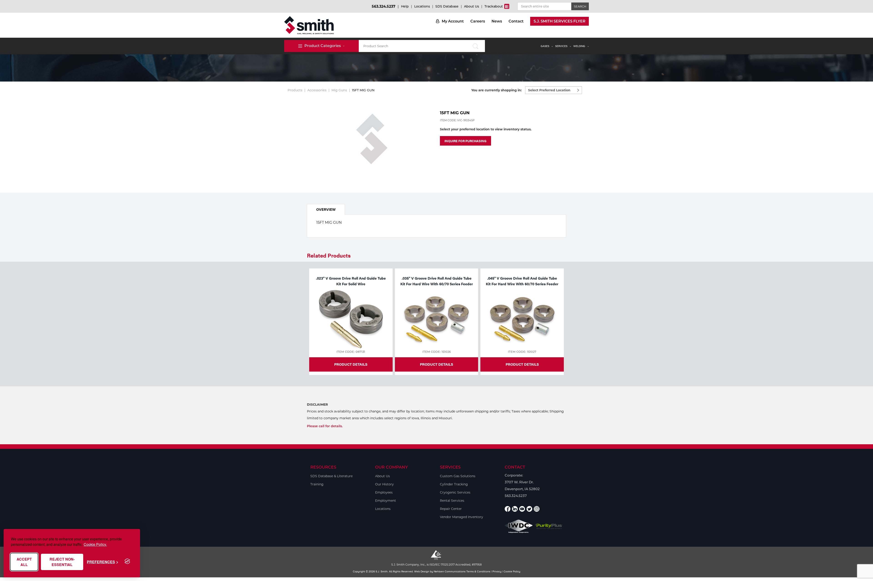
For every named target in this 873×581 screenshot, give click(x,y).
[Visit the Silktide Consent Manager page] (127, 561)
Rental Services (452, 501)
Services (561, 46)
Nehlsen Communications (450, 571)
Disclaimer (317, 404)
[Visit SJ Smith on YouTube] (522, 509)
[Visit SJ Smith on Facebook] (507, 509)
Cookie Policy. (95, 544)
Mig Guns (339, 90)
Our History (384, 484)
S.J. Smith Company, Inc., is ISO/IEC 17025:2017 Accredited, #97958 (436, 564)
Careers (477, 21)
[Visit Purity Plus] (549, 526)
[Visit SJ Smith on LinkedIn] (515, 509)
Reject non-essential (62, 561)
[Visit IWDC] (519, 526)
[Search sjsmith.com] (475, 46)
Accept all (24, 561)
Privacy (497, 571)
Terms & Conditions (478, 571)
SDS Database (447, 6)
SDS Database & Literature (331, 476)
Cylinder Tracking (454, 484)
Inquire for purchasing (465, 141)
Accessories (316, 90)
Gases (545, 46)
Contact (516, 21)
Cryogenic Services (455, 492)
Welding (579, 46)
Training (317, 484)
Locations (422, 6)
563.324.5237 (383, 6)
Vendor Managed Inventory (461, 517)
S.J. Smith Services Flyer (559, 21)
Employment (385, 501)
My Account (453, 21)
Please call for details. (325, 426)
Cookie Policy (512, 571)
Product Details (350, 364)
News (497, 21)
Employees (384, 492)
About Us (471, 6)
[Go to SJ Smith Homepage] (309, 25)
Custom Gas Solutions (457, 476)
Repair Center (451, 509)
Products (295, 90)
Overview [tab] (326, 209)
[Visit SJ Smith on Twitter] (529, 509)
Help (405, 6)
